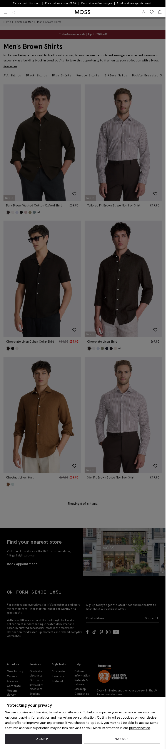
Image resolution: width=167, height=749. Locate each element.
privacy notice (139, 728)
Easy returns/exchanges (96, 3)
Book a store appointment (134, 3)
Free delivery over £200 (60, 3)
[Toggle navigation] (6, 12)
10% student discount (26, 3)
